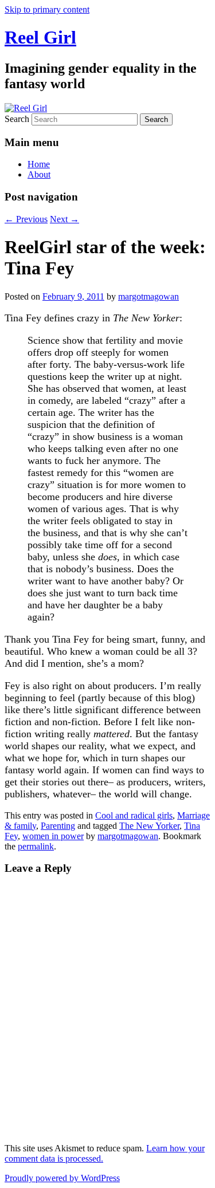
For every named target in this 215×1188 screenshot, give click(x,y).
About (39, 174)
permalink (36, 846)
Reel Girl (40, 37)
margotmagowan (148, 296)
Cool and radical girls (134, 815)
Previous (26, 219)
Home (39, 164)
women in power (53, 836)
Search (17, 119)
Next (64, 219)
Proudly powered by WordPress (62, 1178)
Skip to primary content (47, 9)
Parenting (58, 826)
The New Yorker (149, 826)
